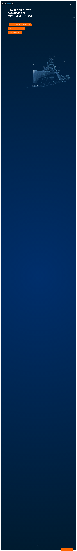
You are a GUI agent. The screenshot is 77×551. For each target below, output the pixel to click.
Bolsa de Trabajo (74, 17)
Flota (73, 14)
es (70, 4)
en (71, 4)
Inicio (73, 8)
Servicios (74, 11)
